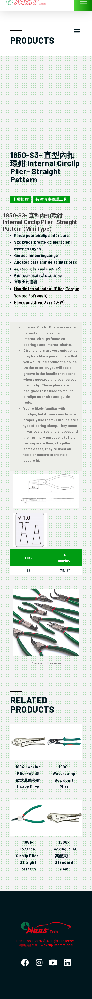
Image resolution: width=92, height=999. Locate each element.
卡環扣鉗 (21, 199)
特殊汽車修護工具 (51, 199)
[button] (77, 31)
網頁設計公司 (29, 945)
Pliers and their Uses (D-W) (39, 302)
